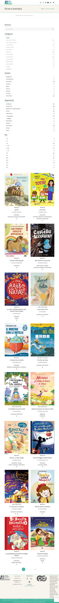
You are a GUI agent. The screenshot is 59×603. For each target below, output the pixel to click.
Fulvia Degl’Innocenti (17, 263)
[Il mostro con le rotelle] (16, 339)
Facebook (45, 2)
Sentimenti (9, 126)
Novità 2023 (9, 57)
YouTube (48, 2)
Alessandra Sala (17, 362)
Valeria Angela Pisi (43, 460)
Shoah (8, 128)
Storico (8, 91)
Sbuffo (17, 210)
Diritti (7, 111)
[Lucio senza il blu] (42, 289)
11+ (7, 160)
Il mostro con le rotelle (16, 360)
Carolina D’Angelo (43, 263)
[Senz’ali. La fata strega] (16, 437)
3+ (7, 141)
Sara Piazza (43, 311)
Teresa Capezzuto (17, 212)
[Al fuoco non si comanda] (16, 486)
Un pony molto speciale (16, 260)
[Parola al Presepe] (42, 533)
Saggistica (9, 69)
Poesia (8, 66)
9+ (7, 155)
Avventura (9, 106)
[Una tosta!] (42, 189)
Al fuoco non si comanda (16, 507)
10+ (7, 158)
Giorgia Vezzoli (17, 460)
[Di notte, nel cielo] (42, 339)
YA (7, 167)
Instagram (50, 2)
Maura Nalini (17, 313)
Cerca (52, 29)
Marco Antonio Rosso (17, 558)
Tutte (7, 38)
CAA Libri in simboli (42, 358)
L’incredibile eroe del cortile (16, 409)
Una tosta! (42, 210)
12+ (7, 162)
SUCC (35, 569)
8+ (7, 153)
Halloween (9, 113)
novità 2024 (9, 59)
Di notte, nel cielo (42, 360)
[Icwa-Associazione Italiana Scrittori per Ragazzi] (8, 2)
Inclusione (10, 116)
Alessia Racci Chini (43, 411)
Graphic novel (10, 47)
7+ (8, 151)
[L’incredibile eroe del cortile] (16, 388)
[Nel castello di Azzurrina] (42, 240)
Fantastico (9, 81)
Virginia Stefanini (17, 509)
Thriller (8, 93)
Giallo (7, 86)
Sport (7, 130)
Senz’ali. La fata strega (17, 458)
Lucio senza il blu (42, 309)
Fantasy (8, 84)
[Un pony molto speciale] (16, 240)
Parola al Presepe (42, 554)
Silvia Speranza (43, 509)
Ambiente (9, 104)
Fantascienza (9, 79)
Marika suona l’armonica (42, 507)
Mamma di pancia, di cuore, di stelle (42, 409)
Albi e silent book (42, 307)
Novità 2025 (9, 61)
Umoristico (9, 96)
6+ (8, 148)
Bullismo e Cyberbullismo (13, 109)
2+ (7, 138)
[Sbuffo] (16, 189)
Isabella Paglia (43, 212)
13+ (7, 165)
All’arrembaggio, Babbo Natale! (42, 458)
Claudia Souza (17, 411)
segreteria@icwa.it (29, 586)
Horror (8, 89)
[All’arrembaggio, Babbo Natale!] (42, 437)
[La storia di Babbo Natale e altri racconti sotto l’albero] (16, 289)
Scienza (8, 123)
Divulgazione (9, 45)
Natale (9, 118)
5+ (8, 146)
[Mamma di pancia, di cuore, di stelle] (42, 388)
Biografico (9, 77)
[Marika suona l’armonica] (42, 486)
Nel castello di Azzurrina (42, 260)
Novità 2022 (9, 54)
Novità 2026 (9, 64)
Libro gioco (9, 50)
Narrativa (16, 207)
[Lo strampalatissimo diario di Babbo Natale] (16, 533)
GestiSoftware (42, 601)
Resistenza (9, 121)
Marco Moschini (43, 362)
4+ (7, 143)
